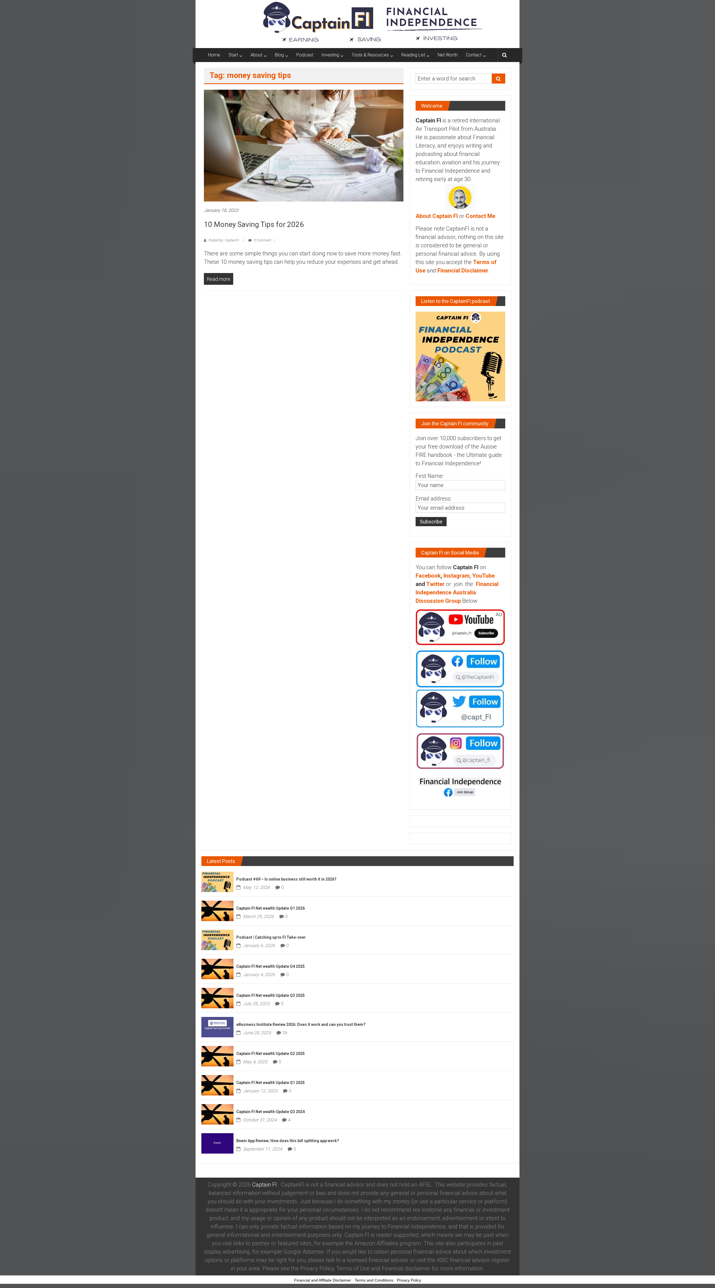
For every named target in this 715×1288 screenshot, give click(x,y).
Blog (279, 55)
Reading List (413, 55)
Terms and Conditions (374, 1280)
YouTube (483, 575)
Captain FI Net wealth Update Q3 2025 (270, 995)
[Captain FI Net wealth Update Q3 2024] (217, 1113)
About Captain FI (437, 216)
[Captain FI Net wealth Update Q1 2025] (217, 1084)
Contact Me (480, 216)
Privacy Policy (409, 1280)
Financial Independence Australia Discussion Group (457, 592)
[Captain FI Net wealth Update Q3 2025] (217, 997)
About (256, 55)
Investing (330, 55)
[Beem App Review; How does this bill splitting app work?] (217, 1142)
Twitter (435, 584)
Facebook (428, 575)
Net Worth (447, 55)
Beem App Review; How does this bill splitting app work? (287, 1140)
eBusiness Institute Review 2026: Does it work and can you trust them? (301, 1024)
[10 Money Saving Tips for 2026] (304, 145)
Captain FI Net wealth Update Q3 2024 (270, 1111)
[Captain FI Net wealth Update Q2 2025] (217, 1055)
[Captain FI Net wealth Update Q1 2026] (217, 910)
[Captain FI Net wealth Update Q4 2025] (217, 968)
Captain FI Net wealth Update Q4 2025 (270, 966)
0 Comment (262, 240)
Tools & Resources (370, 55)
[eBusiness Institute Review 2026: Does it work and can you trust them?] (217, 1026)
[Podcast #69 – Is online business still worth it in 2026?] (217, 881)
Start (233, 55)
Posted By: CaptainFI (224, 240)
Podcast (304, 55)
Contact (474, 55)
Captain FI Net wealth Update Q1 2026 (270, 908)
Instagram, (457, 575)
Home (214, 55)
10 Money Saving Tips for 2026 (254, 224)
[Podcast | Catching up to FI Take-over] (217, 939)
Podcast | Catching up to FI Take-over (271, 937)
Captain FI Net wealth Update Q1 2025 (270, 1082)
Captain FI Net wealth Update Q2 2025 (270, 1053)
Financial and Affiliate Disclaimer (322, 1280)
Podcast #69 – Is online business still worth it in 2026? (286, 879)
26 (284, 1032)
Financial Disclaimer (462, 270)
